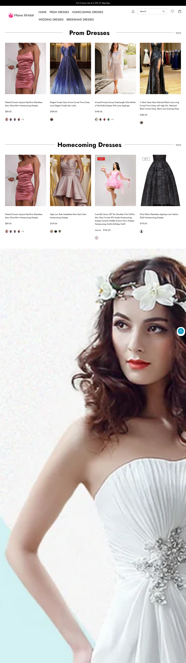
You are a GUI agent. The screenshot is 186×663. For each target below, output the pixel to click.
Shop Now (106, 3)
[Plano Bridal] (21, 16)
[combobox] (152, 11)
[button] (179, 11)
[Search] (163, 11)
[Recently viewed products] (181, 331)
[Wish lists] (172, 11)
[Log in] (133, 11)
